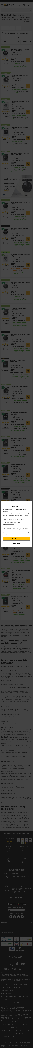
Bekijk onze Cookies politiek (8, 523)
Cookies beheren (16, 543)
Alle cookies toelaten (16, 538)
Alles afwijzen (15, 506)
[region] (16, 524)
